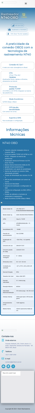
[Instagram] (13, 366)
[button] (25, 3)
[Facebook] (3, 366)
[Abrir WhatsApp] (30, 408)
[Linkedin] (8, 366)
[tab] (17, 143)
